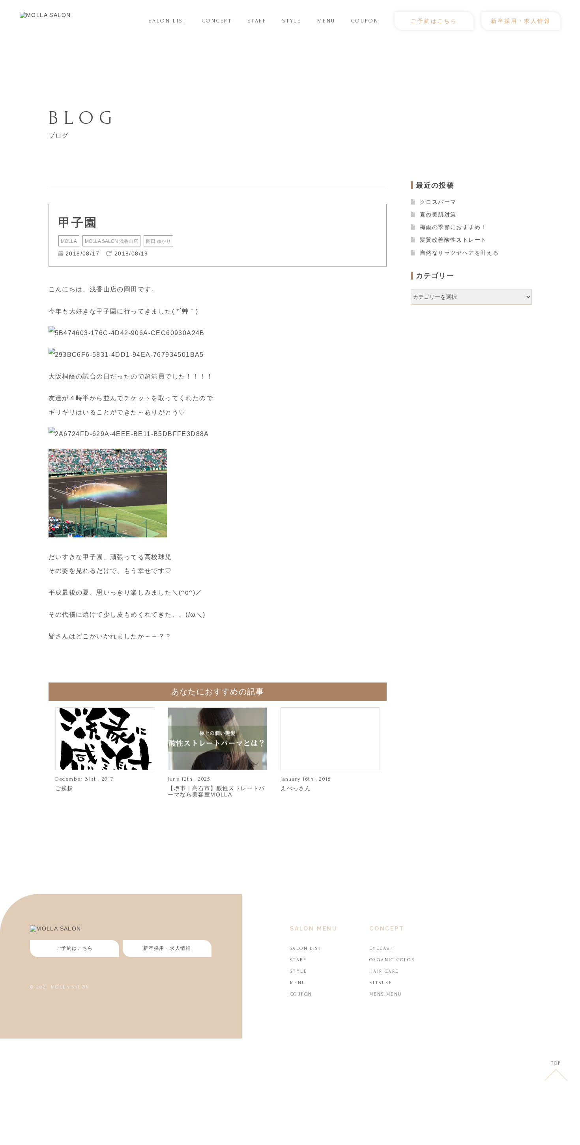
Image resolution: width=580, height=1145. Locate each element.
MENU (326, 21)
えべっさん (296, 788)
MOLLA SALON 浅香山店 (111, 241)
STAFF (257, 21)
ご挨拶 (64, 788)
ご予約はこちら (434, 21)
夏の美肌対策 (438, 214)
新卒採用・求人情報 (520, 21)
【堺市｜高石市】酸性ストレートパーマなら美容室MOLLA (216, 791)
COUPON (365, 21)
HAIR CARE (384, 971)
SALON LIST (167, 21)
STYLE (292, 21)
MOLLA (69, 241)
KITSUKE (381, 982)
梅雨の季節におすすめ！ (453, 227)
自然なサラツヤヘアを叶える (459, 253)
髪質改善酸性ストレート (453, 240)
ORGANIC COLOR (392, 959)
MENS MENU (385, 994)
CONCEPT (217, 21)
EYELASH (381, 948)
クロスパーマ (438, 202)
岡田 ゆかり (158, 241)
